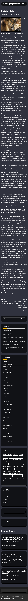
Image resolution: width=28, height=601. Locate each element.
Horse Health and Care (8, 404)
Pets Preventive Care (7, 425)
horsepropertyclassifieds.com (13, 4)
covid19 (17, 461)
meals (21, 468)
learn (17, 468)
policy (19, 471)
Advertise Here (6, 496)
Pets (4, 415)
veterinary (10, 480)
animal (21, 454)
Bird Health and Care (7, 366)
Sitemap (4, 502)
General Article (6, 393)
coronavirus (11, 461)
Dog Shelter (5, 388)
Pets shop (5, 428)
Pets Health (5, 423)
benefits (21, 457)
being (16, 457)
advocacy (16, 454)
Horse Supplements (7, 409)
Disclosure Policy (6, 499)
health (4, 466)
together (22, 478)
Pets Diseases (6, 417)
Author (17, 14)
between (5, 459)
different (5, 464)
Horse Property (6, 407)
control (5, 461)
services (10, 476)
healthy (9, 466)
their (17, 478)
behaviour (11, 457)
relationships (19, 473)
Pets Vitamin (6, 431)
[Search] (24, 3)
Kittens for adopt (6, 412)
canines (20, 459)
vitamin (16, 480)
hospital (5, 468)
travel (4, 480)
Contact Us (5, 494)
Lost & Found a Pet (7, 330)
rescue (4, 476)
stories (4, 478)
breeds (10, 459)
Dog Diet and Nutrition (8, 385)
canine (15, 459)
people (14, 471)
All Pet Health (6, 361)
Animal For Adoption (7, 364)
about (4, 454)
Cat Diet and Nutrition (8, 372)
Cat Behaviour (6, 369)
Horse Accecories (7, 399)
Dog (4, 380)
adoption (10, 454)
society (20, 476)
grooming (22, 464)
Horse (4, 396)
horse (22, 466)
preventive (5, 473)
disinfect (11, 464)
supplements (11, 478)
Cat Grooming (6, 374)
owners (9, 471)
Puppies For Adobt (7, 433)
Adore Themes (19, 598)
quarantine (12, 473)
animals (5, 457)
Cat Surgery (10, 293)
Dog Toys (5, 391)
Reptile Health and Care (8, 436)
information (11, 468)
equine (16, 464)
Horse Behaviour (6, 401)
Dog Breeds (5, 382)
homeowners (16, 466)
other (4, 471)
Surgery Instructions (9, 554)
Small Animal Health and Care (9, 439)
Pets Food (5, 420)
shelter (15, 476)
